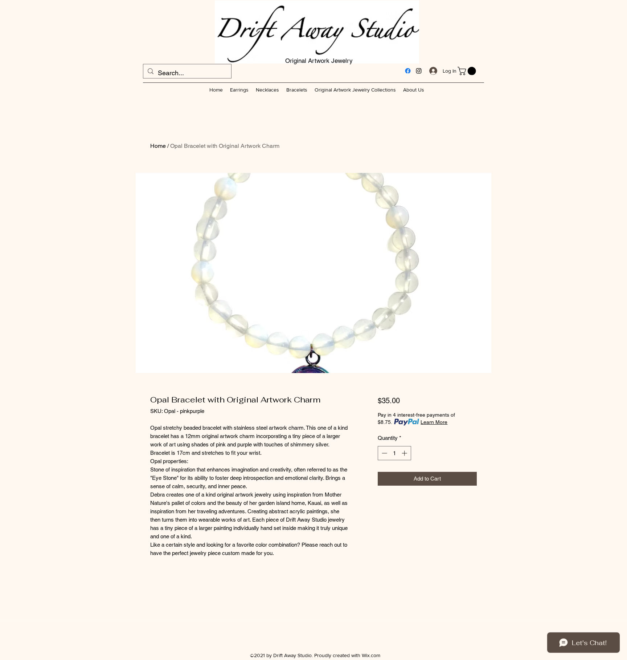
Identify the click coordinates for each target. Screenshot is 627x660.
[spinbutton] (394, 453)
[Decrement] (384, 453)
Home (158, 145)
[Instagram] (418, 70)
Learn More (434, 422)
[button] (468, 71)
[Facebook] (407, 70)
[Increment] (405, 453)
